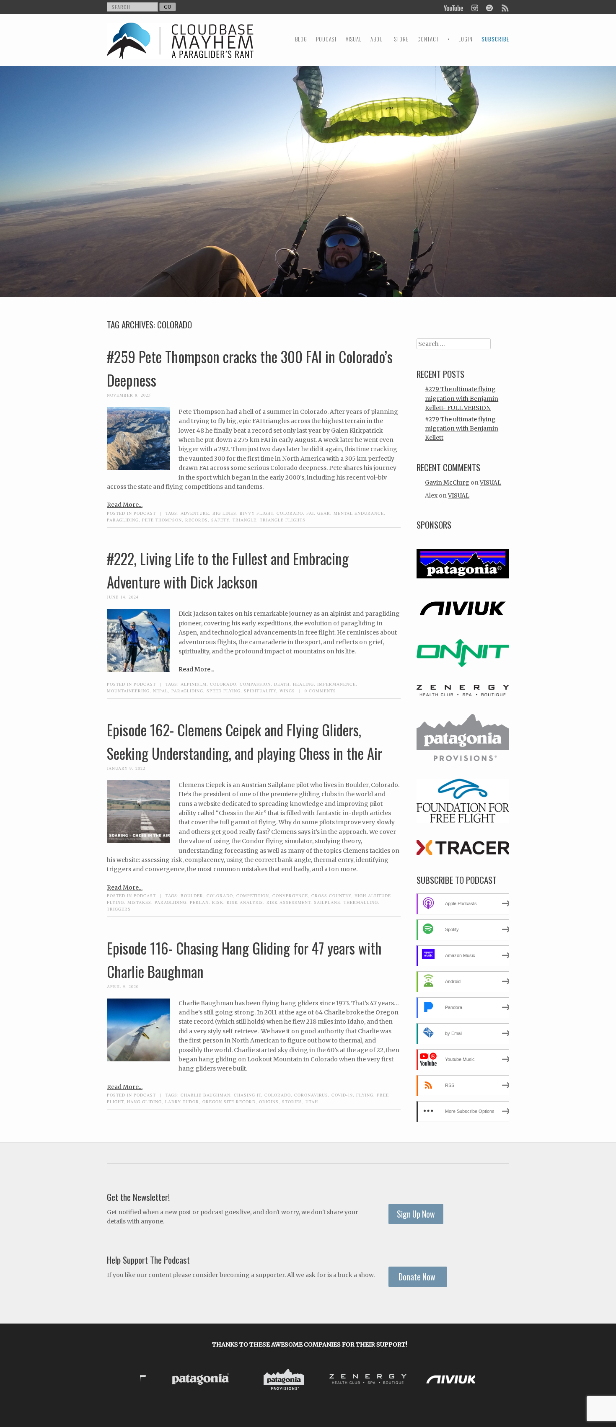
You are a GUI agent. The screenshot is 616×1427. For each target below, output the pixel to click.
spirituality (260, 691)
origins (269, 1101)
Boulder (192, 895)
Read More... (124, 504)
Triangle (244, 520)
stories (292, 1101)
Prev (153, 1381)
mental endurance (359, 513)
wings (287, 691)
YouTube (454, 7)
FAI (310, 513)
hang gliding (144, 1101)
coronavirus (311, 1095)
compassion (255, 684)
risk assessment (289, 902)
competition (252, 895)
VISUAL (354, 39)
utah (311, 1101)
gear (323, 513)
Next (466, 1381)
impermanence (336, 684)
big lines (224, 513)
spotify (489, 7)
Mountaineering (128, 691)
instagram (475, 7)
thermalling (361, 902)
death (282, 684)
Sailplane (327, 902)
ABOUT (378, 39)
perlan (199, 902)
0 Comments (320, 691)
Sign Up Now (416, 1214)
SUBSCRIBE (495, 39)
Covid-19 (342, 1095)
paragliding (123, 520)
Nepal (160, 691)
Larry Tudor (182, 1101)
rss (504, 7)
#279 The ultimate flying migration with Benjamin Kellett (461, 428)
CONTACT (428, 39)
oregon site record (229, 1101)
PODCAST (326, 39)
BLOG (301, 39)
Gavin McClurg (447, 482)
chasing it (247, 1095)
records (196, 520)
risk (217, 902)
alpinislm (194, 684)
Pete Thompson (162, 520)
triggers (119, 909)
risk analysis (245, 902)
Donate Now (418, 1277)
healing (303, 684)
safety (220, 520)
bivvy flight (256, 513)
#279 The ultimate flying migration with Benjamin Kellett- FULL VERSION (461, 398)
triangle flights (282, 520)
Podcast (145, 513)
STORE (401, 39)
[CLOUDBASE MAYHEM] (180, 48)
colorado (290, 513)
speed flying (224, 691)
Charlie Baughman (205, 1095)
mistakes (139, 902)
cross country (331, 895)
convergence (290, 895)
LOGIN (465, 39)
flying (364, 1095)
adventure (195, 513)
